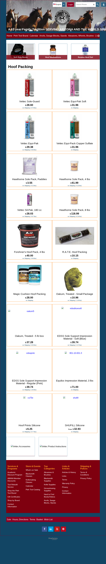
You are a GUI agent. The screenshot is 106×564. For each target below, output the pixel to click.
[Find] (97, 4)
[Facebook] (44, 529)
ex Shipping (26, 108)
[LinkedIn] (50, 529)
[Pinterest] (63, 529)
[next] (98, 36)
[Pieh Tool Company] (62, 17)
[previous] (96, 36)
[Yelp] (57, 529)
